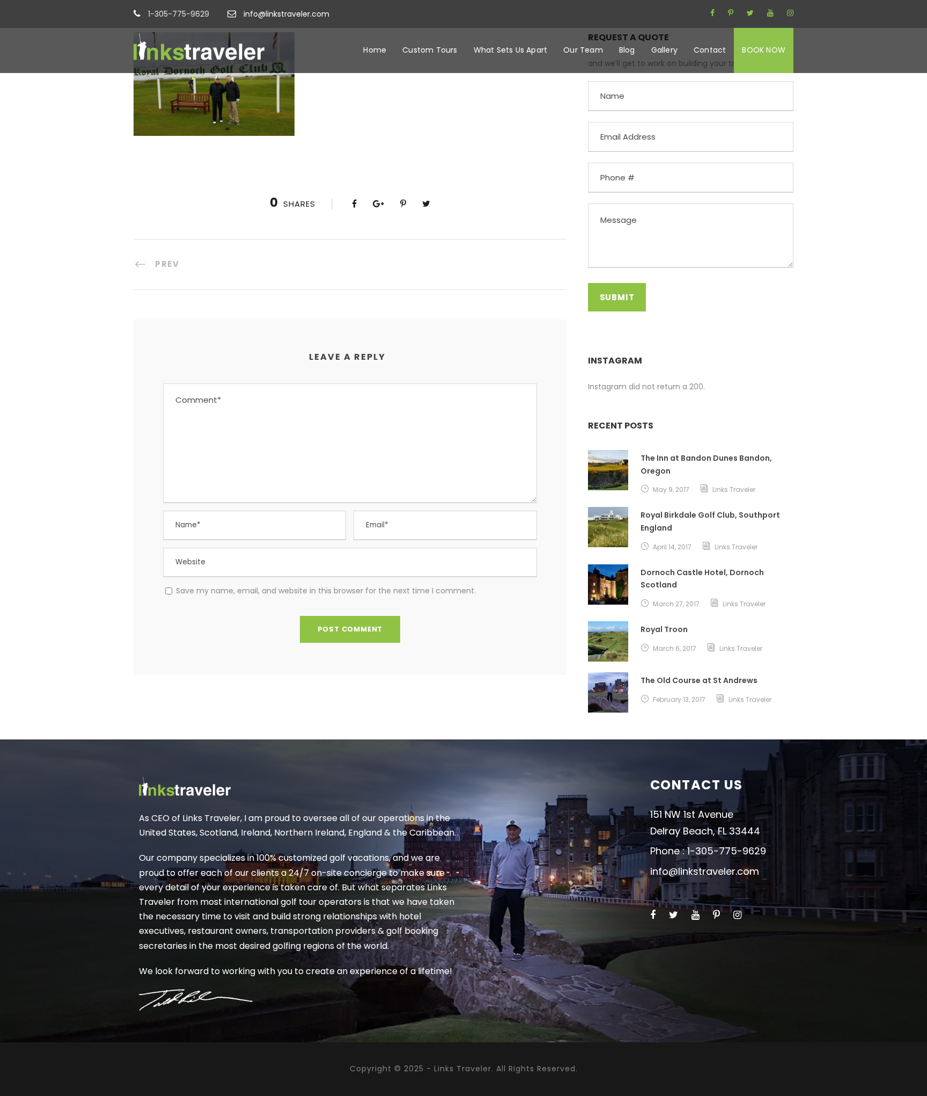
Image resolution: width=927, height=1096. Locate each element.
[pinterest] (730, 13)
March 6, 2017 (674, 648)
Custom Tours (429, 50)
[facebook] (712, 13)
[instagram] (790, 13)
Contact (710, 50)
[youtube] (770, 13)
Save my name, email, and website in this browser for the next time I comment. (326, 590)
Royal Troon (664, 629)
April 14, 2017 (672, 546)
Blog (627, 50)
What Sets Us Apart (511, 50)
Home (374, 50)
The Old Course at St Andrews (699, 680)
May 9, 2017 (671, 489)
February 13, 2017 (679, 699)
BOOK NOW (763, 50)
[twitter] (750, 13)
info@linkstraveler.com (286, 14)
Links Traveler (733, 489)
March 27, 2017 (676, 603)
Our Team (583, 50)
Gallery (664, 50)
